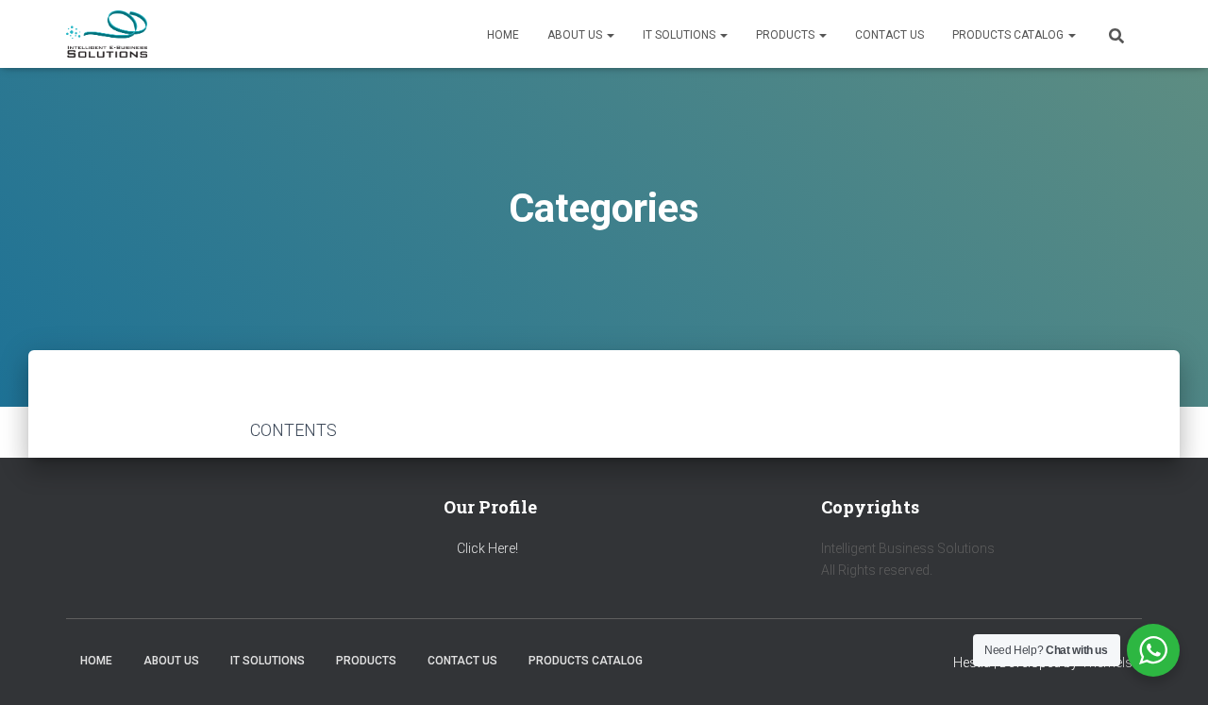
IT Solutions (680, 35)
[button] (609, 35)
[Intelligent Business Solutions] (106, 34)
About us (576, 35)
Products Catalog (1009, 35)
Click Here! (487, 548)
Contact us (889, 35)
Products (786, 35)
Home (503, 35)
